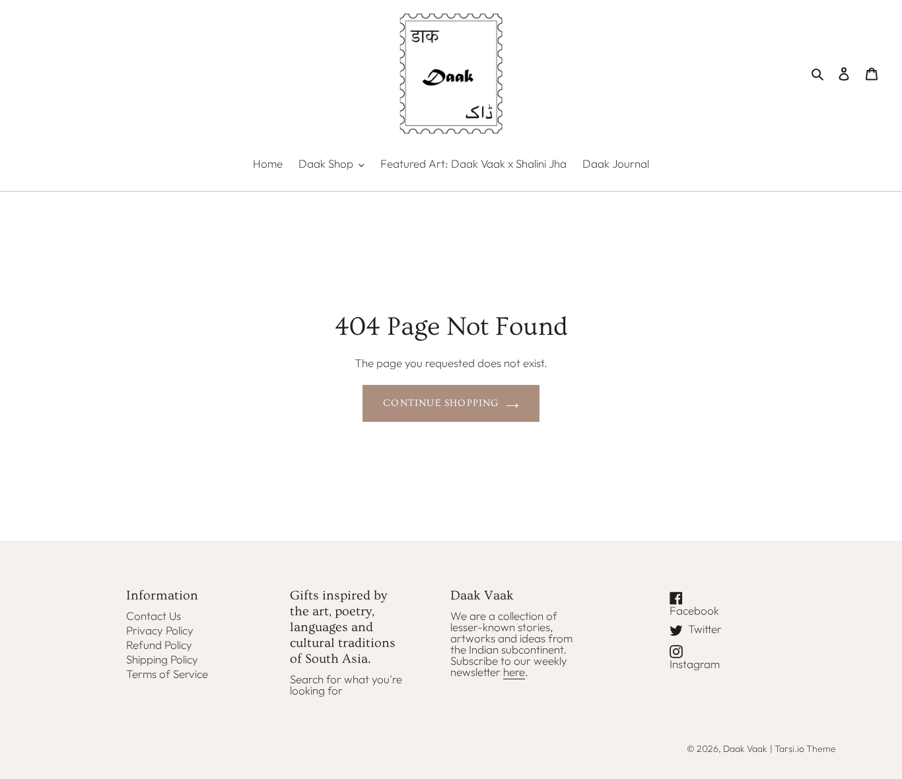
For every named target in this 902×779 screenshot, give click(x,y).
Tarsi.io (789, 749)
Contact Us (153, 616)
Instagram (703, 662)
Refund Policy (159, 645)
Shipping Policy (162, 659)
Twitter (712, 629)
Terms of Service (167, 674)
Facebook (703, 609)
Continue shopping (441, 403)
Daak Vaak (745, 749)
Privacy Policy (159, 630)
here (514, 672)
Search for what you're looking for (346, 684)
